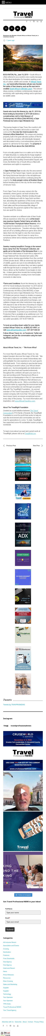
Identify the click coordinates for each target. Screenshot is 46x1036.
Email (7, 918)
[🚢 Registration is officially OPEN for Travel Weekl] (23, 751)
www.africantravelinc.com (16, 330)
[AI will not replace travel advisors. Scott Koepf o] (23, 791)
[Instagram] (10, 1025)
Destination (7, 952)
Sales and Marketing (10, 984)
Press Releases (8, 975)
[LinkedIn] (14, 1025)
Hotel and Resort (9, 968)
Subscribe (18, 1022)
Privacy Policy (39, 1022)
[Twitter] (6, 1024)
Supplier (6, 987)
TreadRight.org (30, 434)
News (5, 971)
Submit (9, 929)
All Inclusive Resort (9, 942)
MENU (9, 2)
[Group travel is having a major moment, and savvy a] (23, 831)
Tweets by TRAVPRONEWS (14, 705)
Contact (30, 1022)
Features (6, 955)
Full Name (8, 909)
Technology (7, 994)
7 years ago (10, 40)
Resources (6, 978)
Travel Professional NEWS (12, 1007)
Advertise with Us (8, 1022)
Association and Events (11, 945)
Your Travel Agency (9, 1010)
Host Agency (7, 962)
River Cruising (8, 981)
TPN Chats (7, 1004)
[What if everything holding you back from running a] (23, 871)
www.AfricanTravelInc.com (25, 401)
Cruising (6, 949)
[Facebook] (3, 1025)
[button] (4, 2)
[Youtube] (17, 1025)
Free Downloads (8, 958)
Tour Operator (8, 997)
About (25, 1022)
